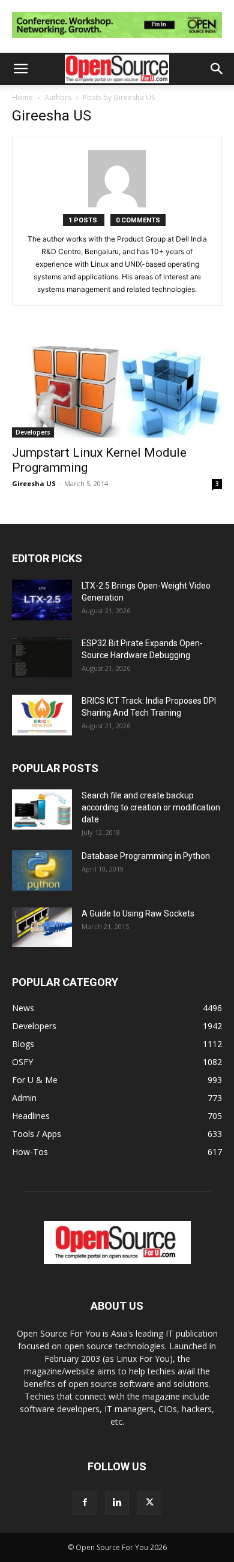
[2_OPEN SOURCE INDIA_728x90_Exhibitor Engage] (117, 40)
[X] (149, 1503)
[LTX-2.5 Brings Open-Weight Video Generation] (42, 600)
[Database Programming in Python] (42, 870)
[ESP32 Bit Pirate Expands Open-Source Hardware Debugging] (42, 658)
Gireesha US (34, 483)
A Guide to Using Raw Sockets (138, 913)
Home (22, 97)
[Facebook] (85, 1503)
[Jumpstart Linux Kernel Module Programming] (117, 385)
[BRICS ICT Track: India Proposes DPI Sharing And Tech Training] (42, 715)
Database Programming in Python (146, 856)
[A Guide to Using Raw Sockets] (42, 927)
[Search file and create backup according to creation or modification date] (42, 809)
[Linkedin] (117, 1503)
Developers (33, 432)
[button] (20, 69)
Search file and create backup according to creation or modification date (151, 807)
